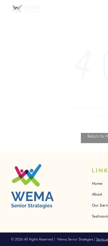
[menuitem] (60, 17)
